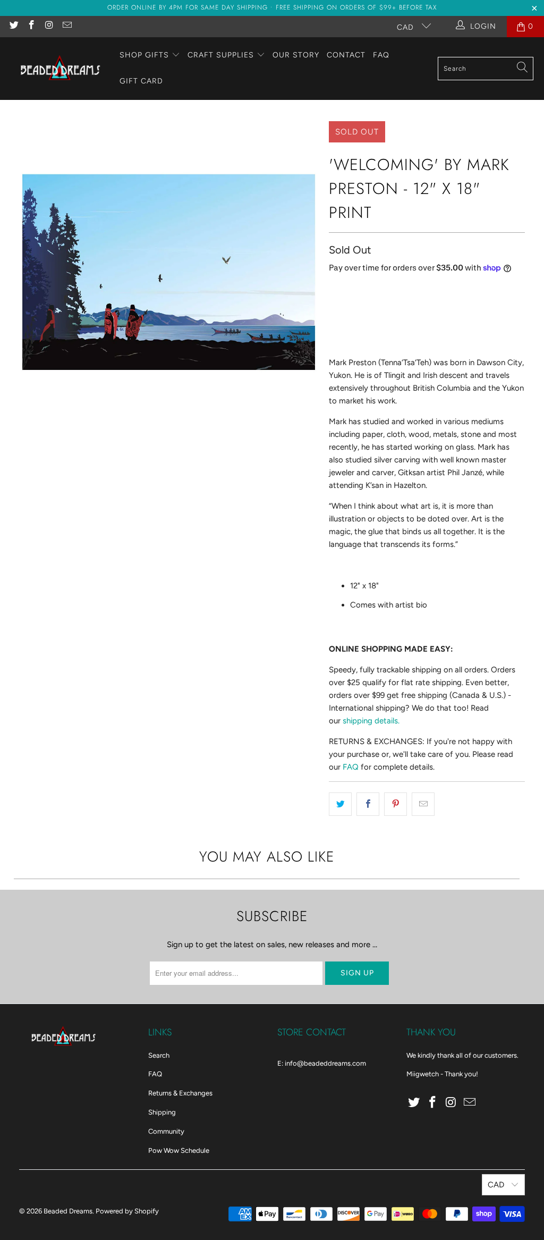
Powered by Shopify (127, 1211)
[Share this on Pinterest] (395, 804)
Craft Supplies (221, 55)
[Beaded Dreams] (60, 68)
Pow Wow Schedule (178, 1150)
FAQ (381, 55)
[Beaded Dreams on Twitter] (13, 26)
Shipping (162, 1112)
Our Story (296, 55)
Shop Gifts (144, 55)
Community (166, 1131)
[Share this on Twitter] (340, 804)
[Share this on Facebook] (367, 804)
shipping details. (371, 721)
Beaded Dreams (68, 1211)
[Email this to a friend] (423, 804)
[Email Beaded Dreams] (67, 26)
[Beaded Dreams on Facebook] (31, 26)
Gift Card (141, 81)
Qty (335, 290)
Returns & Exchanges (180, 1093)
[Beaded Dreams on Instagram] (49, 26)
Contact (346, 55)
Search (158, 1055)
